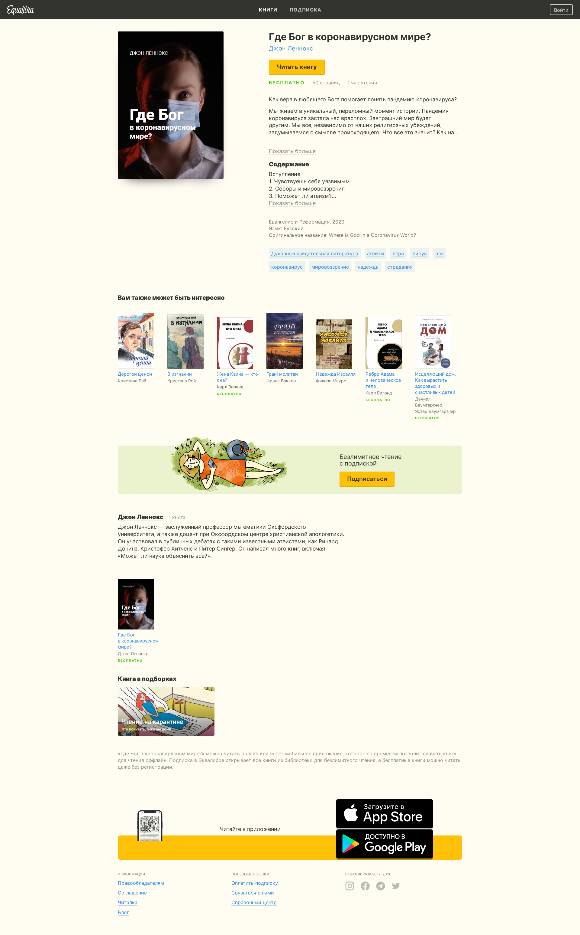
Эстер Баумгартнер (435, 411)
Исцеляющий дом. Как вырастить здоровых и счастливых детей (435, 383)
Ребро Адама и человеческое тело (383, 380)
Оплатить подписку (254, 883)
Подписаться (367, 478)
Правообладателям (141, 883)
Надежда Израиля (336, 374)
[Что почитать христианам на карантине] (166, 711)
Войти (561, 10)
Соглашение (132, 893)
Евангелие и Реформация (299, 222)
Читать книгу (297, 66)
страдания (400, 267)
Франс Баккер (281, 380)
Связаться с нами (252, 893)
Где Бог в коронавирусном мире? (138, 641)
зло (440, 253)
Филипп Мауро (331, 380)
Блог (123, 912)
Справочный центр (254, 902)
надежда (368, 267)
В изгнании (179, 374)
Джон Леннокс (291, 48)
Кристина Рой (132, 380)
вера (398, 253)
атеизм (375, 253)
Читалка (127, 902)
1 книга (151, 517)
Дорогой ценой (135, 374)
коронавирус (287, 267)
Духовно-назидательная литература (314, 253)
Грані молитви (282, 374)
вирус (420, 253)
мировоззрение (330, 267)
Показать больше (292, 151)
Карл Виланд (230, 386)
